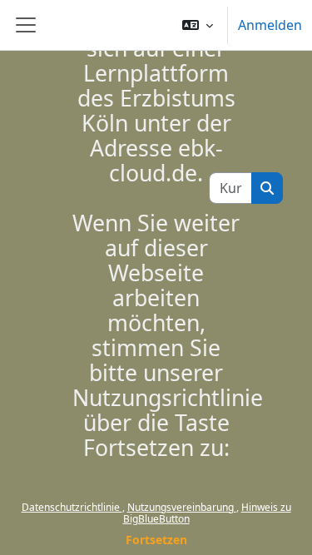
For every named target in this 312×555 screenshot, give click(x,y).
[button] (197, 25)
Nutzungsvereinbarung (181, 507)
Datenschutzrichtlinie (72, 507)
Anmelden (270, 25)
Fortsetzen (156, 540)
